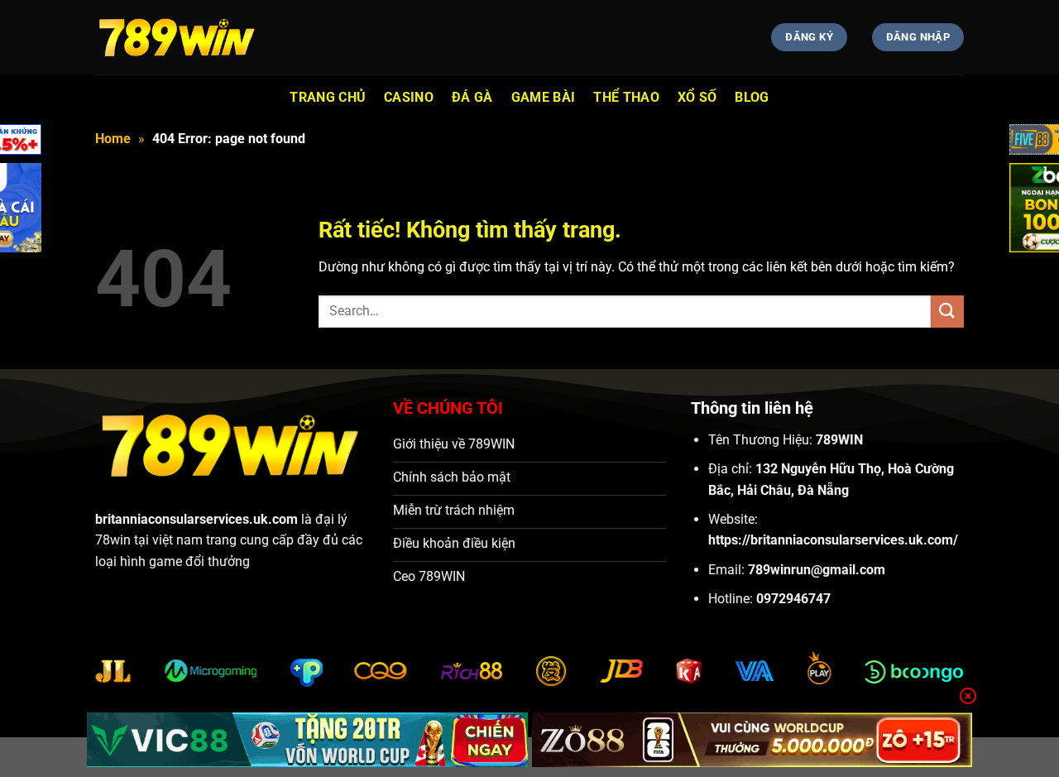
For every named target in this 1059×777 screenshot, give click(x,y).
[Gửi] (947, 311)
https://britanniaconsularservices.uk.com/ (833, 540)
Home (113, 138)
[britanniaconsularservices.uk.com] (178, 37)
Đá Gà (472, 97)
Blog (752, 97)
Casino (409, 97)
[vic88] (307, 739)
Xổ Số (697, 97)
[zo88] (752, 739)
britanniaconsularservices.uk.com (196, 519)
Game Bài (543, 97)
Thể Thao (626, 97)
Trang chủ (328, 97)
